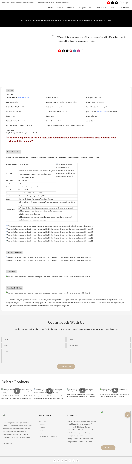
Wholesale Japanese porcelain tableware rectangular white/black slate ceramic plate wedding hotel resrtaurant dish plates (70, 20)
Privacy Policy (7, 443)
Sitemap (28, 437)
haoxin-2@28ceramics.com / (82, 424)
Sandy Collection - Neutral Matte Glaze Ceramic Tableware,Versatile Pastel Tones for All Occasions (81, 395)
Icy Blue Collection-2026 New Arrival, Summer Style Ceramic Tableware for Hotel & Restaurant (114, 395)
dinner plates (101, 111)
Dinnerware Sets (23, 97)
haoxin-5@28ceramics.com (78, 427)
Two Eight (24, 20)
